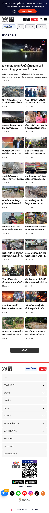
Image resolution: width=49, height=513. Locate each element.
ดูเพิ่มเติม (24, 350)
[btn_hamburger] (45, 19)
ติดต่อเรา (35, 509)
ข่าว (20, 26)
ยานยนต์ (42, 26)
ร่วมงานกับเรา (22, 509)
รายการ (30, 26)
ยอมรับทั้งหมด (27, 11)
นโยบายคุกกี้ (39, 6)
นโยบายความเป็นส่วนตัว (20, 6)
